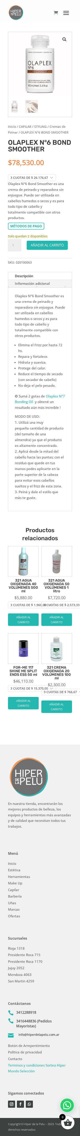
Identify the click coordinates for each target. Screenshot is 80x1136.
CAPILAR (25, 126)
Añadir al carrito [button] (23, 619)
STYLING (40, 126)
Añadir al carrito (47, 245)
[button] (64, 39)
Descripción (24, 276)
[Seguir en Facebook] (20, 1104)
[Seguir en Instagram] (11, 1104)
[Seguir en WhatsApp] (29, 1104)
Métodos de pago (26, 226)
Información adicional (32, 283)
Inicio (12, 126)
